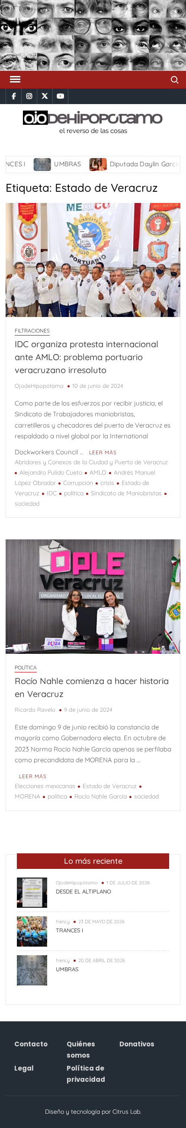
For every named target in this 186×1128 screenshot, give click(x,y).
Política (26, 667)
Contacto (31, 1044)
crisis (107, 483)
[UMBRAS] (27, 164)
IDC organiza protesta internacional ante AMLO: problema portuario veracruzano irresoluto (86, 357)
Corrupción (78, 483)
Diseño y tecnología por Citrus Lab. (93, 1111)
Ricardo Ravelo (35, 709)
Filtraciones (32, 330)
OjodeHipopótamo (39, 385)
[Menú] (14, 79)
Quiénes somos (81, 1049)
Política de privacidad (86, 1074)
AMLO (98, 472)
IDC (52, 493)
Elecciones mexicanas (45, 786)
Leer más (103, 452)
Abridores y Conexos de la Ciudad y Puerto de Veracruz (91, 462)
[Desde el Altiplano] (32, 891)
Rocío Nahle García (100, 796)
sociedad (146, 796)
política (73, 493)
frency (63, 922)
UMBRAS (51, 164)
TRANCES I (69, 930)
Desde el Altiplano (83, 891)
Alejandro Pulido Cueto (50, 472)
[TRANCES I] (32, 930)
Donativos (136, 1044)
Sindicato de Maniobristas (126, 493)
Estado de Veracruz (110, 786)
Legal (24, 1068)
